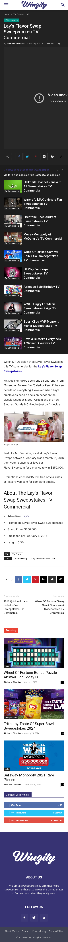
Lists (7, 666)
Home (7, 14)
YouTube (16, 554)
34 (62, 784)
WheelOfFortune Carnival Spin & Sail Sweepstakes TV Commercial (41, 256)
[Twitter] (27, 156)
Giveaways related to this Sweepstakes (26, 169)
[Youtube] (44, 917)
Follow (57, 812)
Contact (26, 931)
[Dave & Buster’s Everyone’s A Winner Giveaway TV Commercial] (13, 343)
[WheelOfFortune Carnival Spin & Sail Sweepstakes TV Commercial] (13, 256)
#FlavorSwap (21, 558)
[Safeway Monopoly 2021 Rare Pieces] (34, 755)
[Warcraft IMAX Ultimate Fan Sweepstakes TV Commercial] (13, 204)
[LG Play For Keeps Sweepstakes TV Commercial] (13, 273)
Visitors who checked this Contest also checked (32, 175)
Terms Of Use (56, 931)
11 (62, 682)
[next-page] (62, 170)
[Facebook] (18, 156)
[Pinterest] (35, 156)
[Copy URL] (60, 156)
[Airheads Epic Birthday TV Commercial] (13, 291)
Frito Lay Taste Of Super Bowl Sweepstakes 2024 (29, 726)
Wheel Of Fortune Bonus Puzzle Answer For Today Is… (30, 674)
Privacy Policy (39, 931)
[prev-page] (57, 170)
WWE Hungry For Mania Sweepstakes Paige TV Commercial (40, 308)
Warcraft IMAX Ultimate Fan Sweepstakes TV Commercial (43, 204)
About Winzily (12, 931)
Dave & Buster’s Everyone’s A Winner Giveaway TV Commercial (42, 343)
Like (60, 805)
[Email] (44, 156)
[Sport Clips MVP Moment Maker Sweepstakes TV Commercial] (13, 326)
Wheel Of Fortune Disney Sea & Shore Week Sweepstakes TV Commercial (49, 607)
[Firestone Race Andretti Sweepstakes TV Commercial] (13, 221)
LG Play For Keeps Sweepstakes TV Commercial (36, 273)
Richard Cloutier (15, 43)
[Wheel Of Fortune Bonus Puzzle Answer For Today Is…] (34, 653)
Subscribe (56, 820)
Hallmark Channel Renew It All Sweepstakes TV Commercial (42, 186)
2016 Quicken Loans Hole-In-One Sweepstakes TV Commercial (16, 607)
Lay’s (25, 516)
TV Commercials (21, 14)
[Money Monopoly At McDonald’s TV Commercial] (13, 238)
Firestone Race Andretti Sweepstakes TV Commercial (40, 221)
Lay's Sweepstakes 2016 (43, 558)
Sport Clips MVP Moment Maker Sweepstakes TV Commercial (41, 326)
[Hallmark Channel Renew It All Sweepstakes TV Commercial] (13, 186)
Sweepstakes (11, 717)
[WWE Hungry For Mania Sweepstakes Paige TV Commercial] (13, 308)
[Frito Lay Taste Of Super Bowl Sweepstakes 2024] (34, 704)
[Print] (52, 156)
